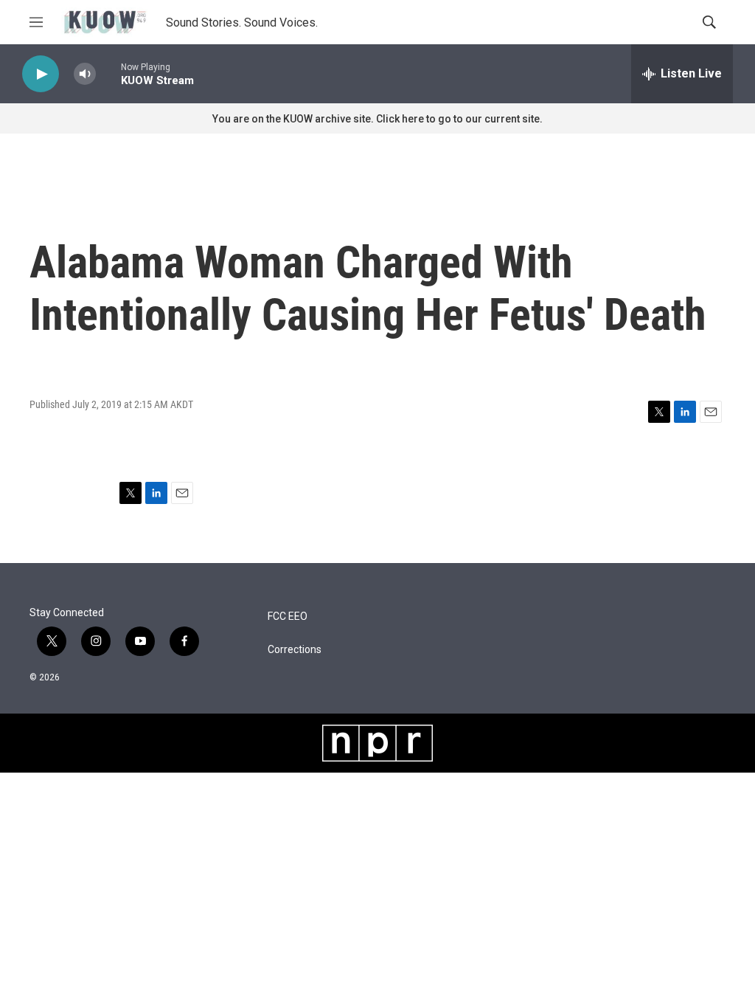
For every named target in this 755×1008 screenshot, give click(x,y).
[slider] (108, 73)
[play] (40, 74)
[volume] (84, 74)
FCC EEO (287, 616)
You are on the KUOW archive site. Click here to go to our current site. (377, 119)
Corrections (294, 649)
